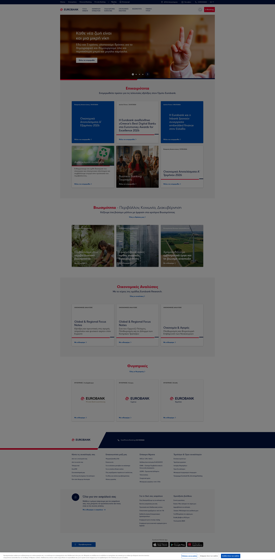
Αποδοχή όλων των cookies (230, 556)
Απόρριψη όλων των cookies (209, 556)
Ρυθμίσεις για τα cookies (189, 556)
